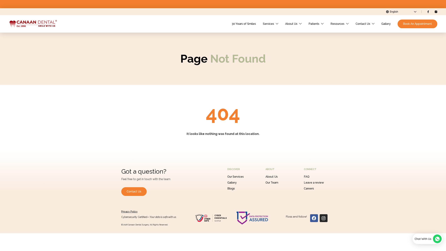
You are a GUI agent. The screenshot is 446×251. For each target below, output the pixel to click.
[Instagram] (324, 218)
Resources (337, 23)
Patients (314, 23)
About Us (291, 23)
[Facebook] (314, 218)
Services (268, 23)
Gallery (386, 23)
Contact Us (363, 23)
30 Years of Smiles (244, 23)
